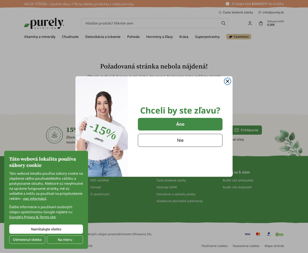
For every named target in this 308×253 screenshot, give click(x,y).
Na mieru (65, 239)
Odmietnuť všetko (27, 239)
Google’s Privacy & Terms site (32, 217)
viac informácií (34, 198)
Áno (180, 124)
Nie (180, 140)
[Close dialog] (227, 81)
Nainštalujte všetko (46, 229)
